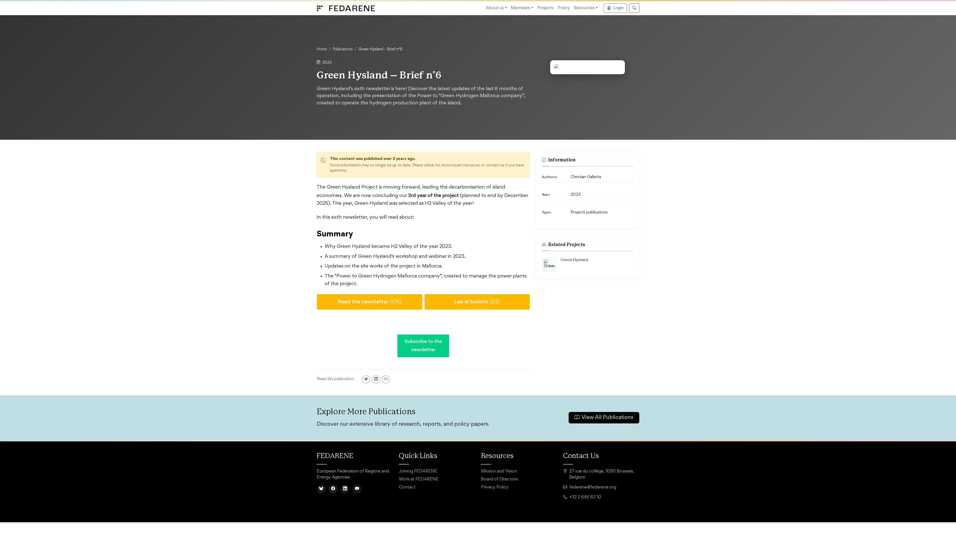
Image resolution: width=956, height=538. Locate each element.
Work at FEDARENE (419, 479)
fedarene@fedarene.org (592, 487)
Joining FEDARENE (418, 471)
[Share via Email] (386, 379)
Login (618, 8)
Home (322, 49)
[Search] (634, 8)
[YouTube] (357, 488)
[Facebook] (333, 488)
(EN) (370, 301)
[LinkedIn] (345, 488)
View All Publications (607, 417)
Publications (343, 49)
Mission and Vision (499, 471)
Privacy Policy (495, 487)
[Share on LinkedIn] (376, 379)
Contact (407, 487)
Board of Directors (499, 479)
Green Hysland (574, 260)
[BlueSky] (321, 488)
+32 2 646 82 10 (585, 497)
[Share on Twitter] (366, 379)
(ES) (477, 301)
